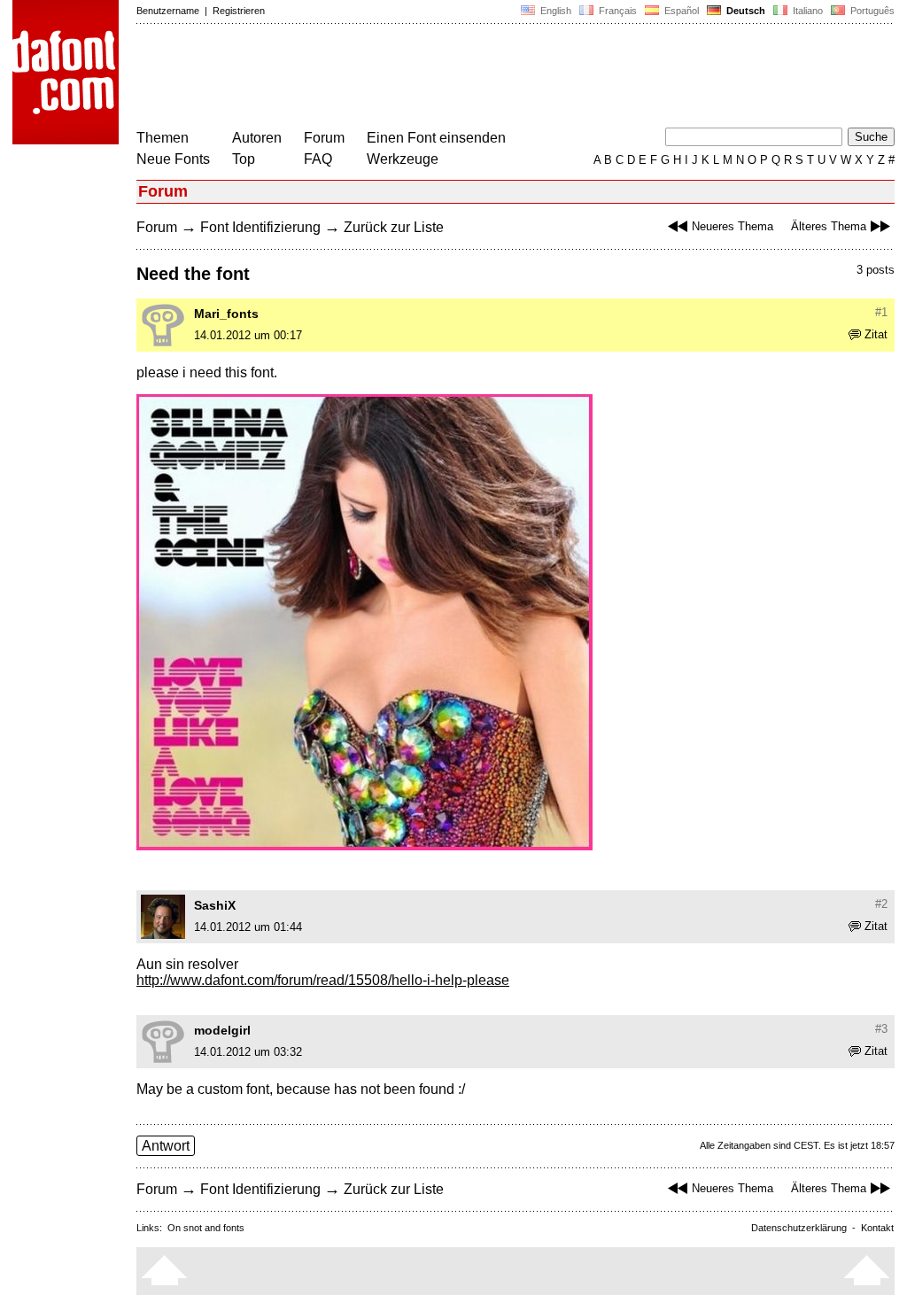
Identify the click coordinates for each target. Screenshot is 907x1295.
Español (680, 10)
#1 (881, 312)
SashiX (215, 905)
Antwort (166, 1145)
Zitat (876, 334)
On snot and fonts (205, 1227)
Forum (324, 137)
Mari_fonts (226, 313)
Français (616, 10)
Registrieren (239, 10)
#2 (881, 904)
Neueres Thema (732, 226)
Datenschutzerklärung (799, 1227)
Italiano (806, 10)
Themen (162, 137)
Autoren (257, 137)
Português (870, 10)
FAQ (318, 159)
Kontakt (877, 1227)
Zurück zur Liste (394, 227)
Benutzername (167, 10)
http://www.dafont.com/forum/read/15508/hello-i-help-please (322, 980)
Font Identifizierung (260, 227)
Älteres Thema (828, 226)
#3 (881, 1028)
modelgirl (222, 1030)
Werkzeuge (402, 159)
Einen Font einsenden (436, 137)
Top (243, 159)
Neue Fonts (173, 159)
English (554, 10)
